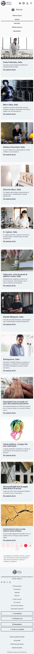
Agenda (17, 592)
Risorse (17, 595)
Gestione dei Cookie (17, 647)
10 (30, 545)
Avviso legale (17, 640)
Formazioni (17, 589)
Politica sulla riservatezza (17, 644)
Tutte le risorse (17, 15)
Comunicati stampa (17, 605)
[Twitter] (2, 582)
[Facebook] (4, 582)
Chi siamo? (17, 602)
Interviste (17, 23)
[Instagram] (7, 582)
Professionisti (17, 586)
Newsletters (17, 31)
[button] (20, 3)
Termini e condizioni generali (17, 636)
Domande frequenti (17, 609)
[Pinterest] (10, 582)
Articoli (17, 19)
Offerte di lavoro (17, 27)
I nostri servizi (17, 599)
